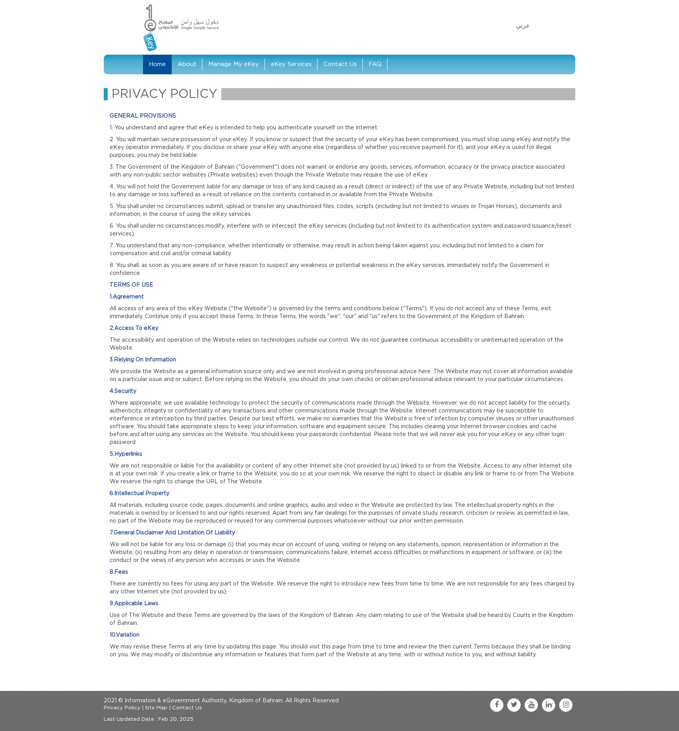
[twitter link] (514, 705)
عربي (523, 25)
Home (157, 64)
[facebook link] (496, 705)
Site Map (156, 708)
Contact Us (340, 64)
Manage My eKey (233, 64)
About (187, 64)
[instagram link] (566, 705)
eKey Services (291, 64)
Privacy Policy (122, 708)
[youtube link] (531, 705)
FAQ (375, 64)
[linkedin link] (548, 705)
